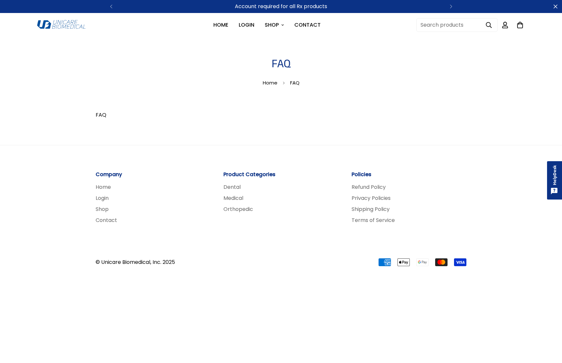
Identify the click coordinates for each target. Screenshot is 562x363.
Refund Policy (369, 187)
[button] (520, 25)
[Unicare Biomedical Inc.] (61, 25)
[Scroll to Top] (549, 327)
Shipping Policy (371, 209)
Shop (272, 25)
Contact (307, 25)
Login (246, 25)
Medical (233, 198)
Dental (232, 187)
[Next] (451, 6)
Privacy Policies (371, 198)
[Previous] (111, 6)
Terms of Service (373, 220)
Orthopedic (238, 209)
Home (220, 25)
